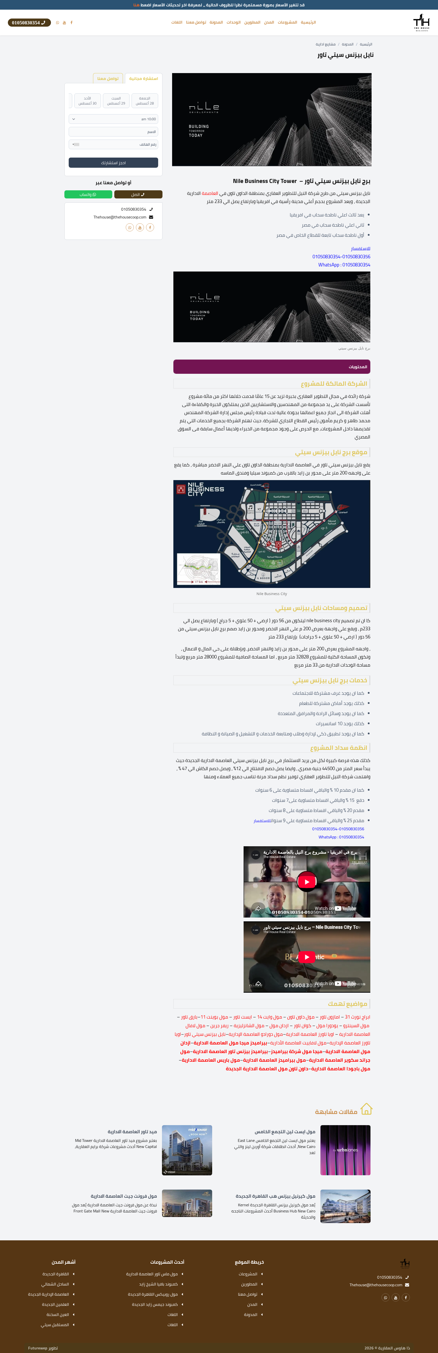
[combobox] (75, 144)
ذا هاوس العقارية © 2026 (387, 1348)
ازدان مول (279, 1025)
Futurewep (37, 1348)
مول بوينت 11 (214, 1016)
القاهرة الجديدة (56, 1274)
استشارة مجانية (143, 78)
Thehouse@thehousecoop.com (120, 217)
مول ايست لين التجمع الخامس (285, 1131)
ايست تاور (242, 1016)
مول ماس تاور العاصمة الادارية (152, 1274)
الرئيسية (308, 22)
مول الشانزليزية (249, 1025)
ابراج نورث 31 (357, 1016)
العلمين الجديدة (55, 1304)
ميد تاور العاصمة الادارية (132, 1131)
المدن (269, 22)
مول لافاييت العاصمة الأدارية (298, 1042)
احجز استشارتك (113, 162)
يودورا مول (327, 1025)
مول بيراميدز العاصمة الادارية (274, 1060)
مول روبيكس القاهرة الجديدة (153, 1294)
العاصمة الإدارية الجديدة (48, 1294)
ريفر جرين (220, 1025)
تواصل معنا (196, 22)
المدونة (216, 22)
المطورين (252, 22)
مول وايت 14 (269, 1016)
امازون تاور (330, 1016)
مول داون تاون (301, 1016)
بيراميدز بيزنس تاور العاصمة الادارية (230, 1051)
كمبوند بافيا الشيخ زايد (158, 1284)
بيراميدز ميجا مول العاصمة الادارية (230, 1042)
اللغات (176, 22)
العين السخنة (58, 1314)
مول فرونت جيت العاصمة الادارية (124, 1196)
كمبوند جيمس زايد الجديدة (155, 1304)
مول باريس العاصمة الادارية (211, 1060)
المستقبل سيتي (55, 1324)
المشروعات (287, 22)
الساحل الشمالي (55, 1284)
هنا (136, 5)
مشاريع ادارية (326, 44)
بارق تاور (189, 1016)
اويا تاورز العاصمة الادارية (310, 1034)
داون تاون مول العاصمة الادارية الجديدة (267, 1068)
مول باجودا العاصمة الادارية (340, 1068)
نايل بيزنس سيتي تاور (205, 1034)
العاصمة (210, 193)
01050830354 (389, 1277)
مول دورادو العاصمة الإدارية (256, 1034)
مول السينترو (356, 1025)
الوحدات (234, 22)
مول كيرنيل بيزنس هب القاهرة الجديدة (275, 1196)
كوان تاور (302, 1025)
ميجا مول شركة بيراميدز (296, 1051)
